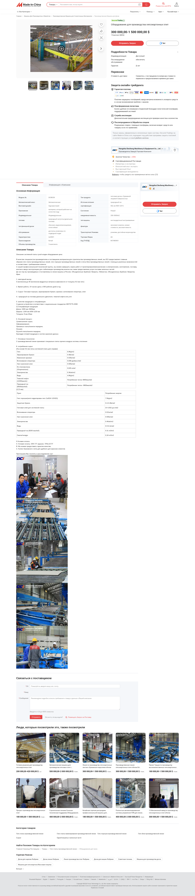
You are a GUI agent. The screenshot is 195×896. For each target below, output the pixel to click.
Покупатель (134, 12)
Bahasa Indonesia (160, 879)
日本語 (123, 879)
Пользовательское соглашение (67, 877)
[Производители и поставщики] (28, 4)
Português (60, 879)
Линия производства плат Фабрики (76, 859)
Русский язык (77, 879)
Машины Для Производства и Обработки (37, 16)
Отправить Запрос (127, 43)
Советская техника (125, 859)
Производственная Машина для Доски (106, 16)
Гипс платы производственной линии (29, 834)
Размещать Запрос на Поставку (78, 717)
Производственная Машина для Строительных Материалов (72, 16)
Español (52, 879)
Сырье (18, 838)
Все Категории (24, 12)
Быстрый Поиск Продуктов (133, 877)
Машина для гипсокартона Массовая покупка (34, 864)
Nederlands (102, 879)
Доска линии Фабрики (51, 859)
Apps (160, 12)
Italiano (86, 879)
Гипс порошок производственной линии (112, 834)
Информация (149, 877)
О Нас (44, 877)
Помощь (150, 12)
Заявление (51, 877)
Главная (19, 16)
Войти (176, 6)
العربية (110, 879)
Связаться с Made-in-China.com (113, 877)
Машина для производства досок (149, 859)
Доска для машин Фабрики (104, 859)
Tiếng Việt (149, 879)
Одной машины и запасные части (69, 838)
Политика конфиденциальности (90, 877)
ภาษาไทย (135, 879)
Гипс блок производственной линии (151, 834)
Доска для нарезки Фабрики (28, 859)
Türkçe (142, 879)
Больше (19, 869)
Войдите (115, 174)
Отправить (36, 717)
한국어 (116, 879)
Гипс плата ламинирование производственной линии (76, 834)
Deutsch (93, 879)
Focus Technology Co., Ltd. (95, 883)
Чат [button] (163, 43)
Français (68, 879)
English (45, 879)
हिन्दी (128, 879)
